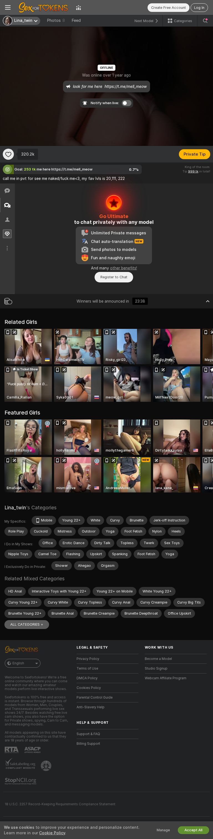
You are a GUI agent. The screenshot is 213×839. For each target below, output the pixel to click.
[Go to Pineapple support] (46, 766)
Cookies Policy (89, 688)
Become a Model (158, 659)
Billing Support (88, 744)
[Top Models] (78, 7)
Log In (199, 8)
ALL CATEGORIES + (26, 624)
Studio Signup (156, 668)
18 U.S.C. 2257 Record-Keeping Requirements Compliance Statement (60, 804)
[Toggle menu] (8, 7)
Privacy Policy (88, 659)
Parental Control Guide (95, 697)
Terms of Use (87, 668)
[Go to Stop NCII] (21, 781)
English (18, 663)
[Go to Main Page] (43, 7)
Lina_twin (15, 507)
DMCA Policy (87, 678)
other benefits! (123, 268)
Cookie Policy (52, 833)
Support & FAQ (88, 734)
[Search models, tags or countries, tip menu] (205, 21)
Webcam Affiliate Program (165, 678)
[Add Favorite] (8, 154)
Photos (56, 20)
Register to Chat (113, 277)
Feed (76, 20)
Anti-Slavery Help (91, 707)
